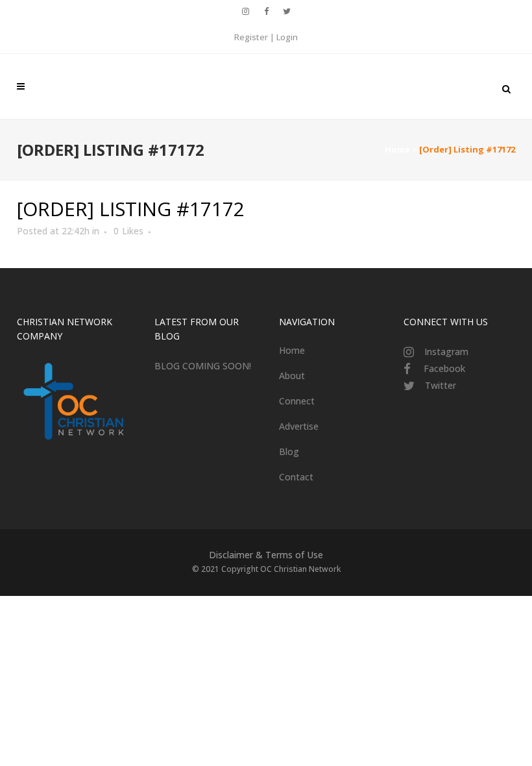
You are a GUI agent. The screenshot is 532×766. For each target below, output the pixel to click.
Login (287, 37)
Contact (296, 477)
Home (397, 149)
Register (251, 37)
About (292, 375)
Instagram (446, 351)
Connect (297, 401)
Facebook (444, 368)
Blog (289, 451)
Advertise (299, 426)
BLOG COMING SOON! (202, 366)
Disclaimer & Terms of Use (266, 555)
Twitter (440, 385)
